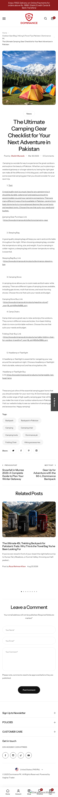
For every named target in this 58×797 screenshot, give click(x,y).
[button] (36, 591)
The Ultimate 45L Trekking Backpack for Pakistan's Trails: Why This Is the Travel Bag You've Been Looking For (28, 546)
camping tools (11, 435)
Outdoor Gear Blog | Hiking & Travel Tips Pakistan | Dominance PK (26, 37)
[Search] (45, 18)
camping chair (27, 428)
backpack (9, 420)
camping (9, 428)
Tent (11, 185)
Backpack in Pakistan (29, 420)
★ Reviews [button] (54, 402)
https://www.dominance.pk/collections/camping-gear (25, 220)
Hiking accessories (32, 442)
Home (4, 33)
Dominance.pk (32, 435)
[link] (13, 451)
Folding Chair (11, 442)
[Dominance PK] (29, 18)
